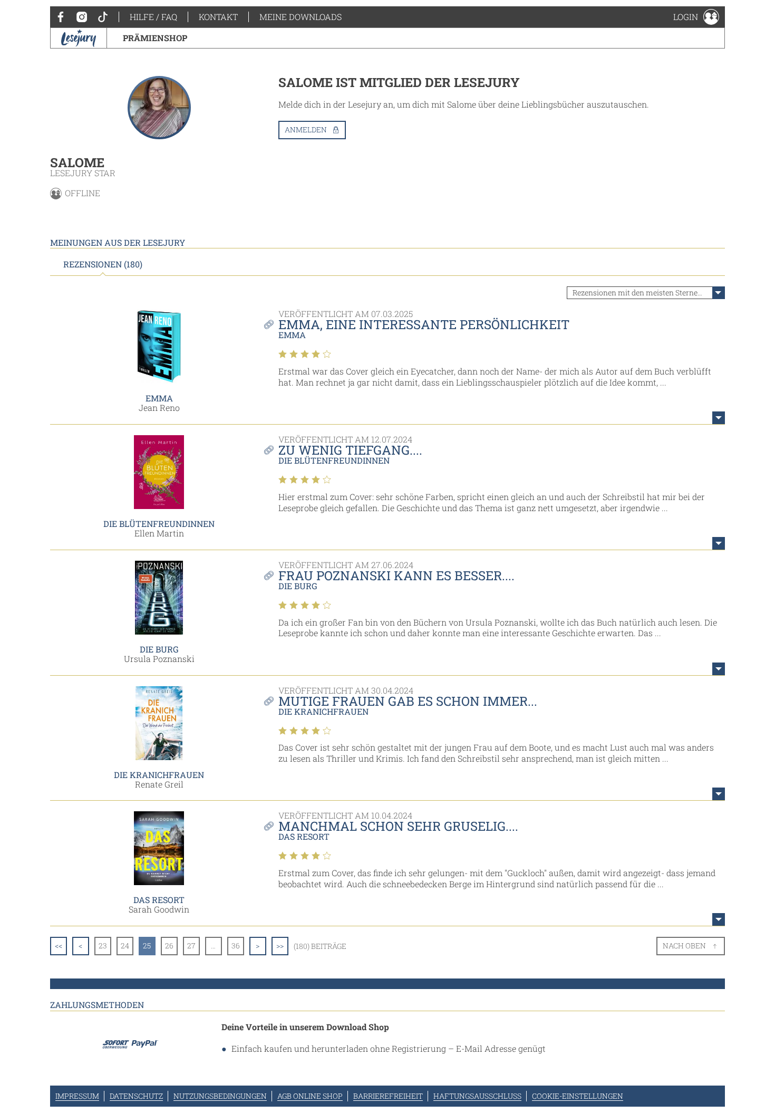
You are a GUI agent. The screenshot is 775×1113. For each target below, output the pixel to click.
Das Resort (159, 899)
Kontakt (218, 16)
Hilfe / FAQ (153, 16)
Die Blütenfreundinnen (159, 523)
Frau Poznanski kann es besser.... (396, 575)
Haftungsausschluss (477, 1096)
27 (191, 946)
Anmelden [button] (306, 129)
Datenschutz (136, 1096)
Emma (159, 398)
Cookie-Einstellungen (577, 1096)
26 (169, 946)
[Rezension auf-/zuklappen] (718, 417)
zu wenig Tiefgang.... (350, 450)
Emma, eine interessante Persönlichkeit (423, 324)
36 (235, 946)
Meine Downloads (300, 16)
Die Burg (159, 649)
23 (103, 946)
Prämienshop (155, 37)
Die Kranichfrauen (159, 774)
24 (125, 946)
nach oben (684, 946)
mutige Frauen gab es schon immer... (407, 701)
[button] (696, 16)
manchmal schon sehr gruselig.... (398, 826)
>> (280, 946)
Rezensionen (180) (102, 264)
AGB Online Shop (310, 1096)
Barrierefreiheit (388, 1096)
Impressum (77, 1096)
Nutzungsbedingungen (220, 1096)
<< (58, 946)
